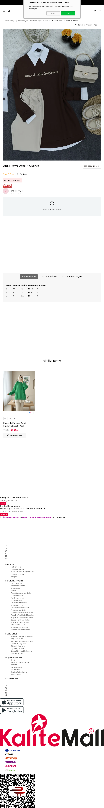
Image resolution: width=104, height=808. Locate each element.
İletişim (14, 576)
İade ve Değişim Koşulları (22, 636)
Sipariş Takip (16, 667)
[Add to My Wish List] (13, 191)
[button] (99, 166)
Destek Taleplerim (19, 672)
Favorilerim (16, 674)
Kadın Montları (17, 605)
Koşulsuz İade (17, 639)
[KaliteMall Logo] (52, 730)
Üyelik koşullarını (11, 517)
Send (3, 503)
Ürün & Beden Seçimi (72, 276)
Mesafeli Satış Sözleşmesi (22, 641)
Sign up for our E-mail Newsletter (14, 497)
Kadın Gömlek (17, 595)
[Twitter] (6, 549)
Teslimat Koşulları (18, 643)
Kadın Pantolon (17, 600)
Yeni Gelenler (16, 583)
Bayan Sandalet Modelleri (22, 617)
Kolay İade (15, 669)
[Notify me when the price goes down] (19, 191)
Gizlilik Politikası (17, 569)
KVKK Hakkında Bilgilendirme (23, 572)
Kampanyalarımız (18, 586)
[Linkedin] (6, 556)
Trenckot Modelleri (19, 610)
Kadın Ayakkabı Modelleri (22, 612)
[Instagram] (6, 551)
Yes (68, 13)
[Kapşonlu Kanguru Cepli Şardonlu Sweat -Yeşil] (19, 391)
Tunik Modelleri (17, 598)
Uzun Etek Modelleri (19, 603)
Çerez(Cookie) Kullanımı (21, 651)
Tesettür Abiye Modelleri (21, 593)
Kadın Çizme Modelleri (20, 630)
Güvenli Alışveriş (18, 646)
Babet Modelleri (18, 625)
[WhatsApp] (6, 553)
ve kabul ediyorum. (34, 517)
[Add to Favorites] (6, 191)
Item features (29, 276)
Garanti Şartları (17, 653)
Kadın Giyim (16, 588)
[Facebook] (5, 546)
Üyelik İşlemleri (17, 648)
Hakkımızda (16, 567)
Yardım (14, 665)
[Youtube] (6, 558)
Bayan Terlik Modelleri (20, 620)
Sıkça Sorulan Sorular (20, 662)
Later (53, 13)
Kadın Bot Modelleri (19, 627)
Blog (13, 660)
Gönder (4, 514)
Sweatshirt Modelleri (20, 608)
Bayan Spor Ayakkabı (20, 622)
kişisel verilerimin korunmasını (36, 517)
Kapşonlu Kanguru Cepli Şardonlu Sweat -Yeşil (14, 424)
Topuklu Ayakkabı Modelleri (23, 615)
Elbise (13, 590)
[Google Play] (52, 710)
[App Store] (52, 702)
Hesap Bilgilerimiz (18, 574)
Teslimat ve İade (48, 276)
